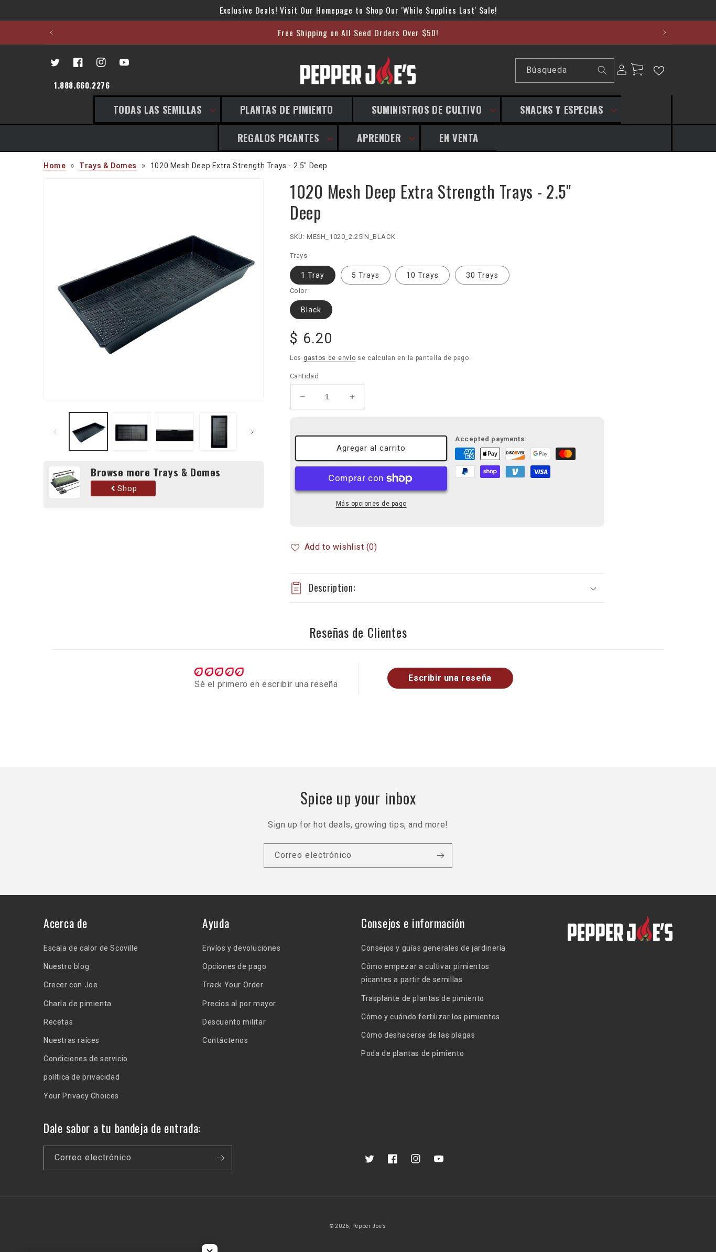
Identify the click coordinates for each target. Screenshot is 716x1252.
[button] (156, 109)
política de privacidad (82, 1077)
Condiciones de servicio (86, 1058)
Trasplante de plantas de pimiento (422, 998)
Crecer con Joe (70, 985)
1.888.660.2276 (82, 85)
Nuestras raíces (72, 1040)
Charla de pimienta (78, 1003)
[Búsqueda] (602, 70)
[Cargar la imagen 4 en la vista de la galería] (218, 431)
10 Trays (422, 275)
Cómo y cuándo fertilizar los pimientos (430, 1017)
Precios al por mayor (239, 1003)
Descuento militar (234, 1022)
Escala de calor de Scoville (91, 948)
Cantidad (304, 376)
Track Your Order (233, 985)
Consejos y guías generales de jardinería (433, 948)
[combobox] (565, 70)
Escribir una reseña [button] (449, 678)
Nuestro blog (66, 966)
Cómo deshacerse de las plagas (418, 1035)
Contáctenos (225, 1040)
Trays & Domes (108, 165)
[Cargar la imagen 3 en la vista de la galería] (175, 431)
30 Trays (482, 275)
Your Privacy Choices (81, 1096)
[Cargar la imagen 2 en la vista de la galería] (132, 431)
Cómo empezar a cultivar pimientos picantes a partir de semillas (425, 973)
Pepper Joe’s (369, 1226)
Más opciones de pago (371, 503)
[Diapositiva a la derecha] (252, 431)
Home (55, 165)
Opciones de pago (234, 966)
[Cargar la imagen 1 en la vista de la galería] (88, 431)
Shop (127, 488)
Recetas (58, 1022)
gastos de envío (329, 358)
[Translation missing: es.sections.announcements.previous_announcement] (52, 32)
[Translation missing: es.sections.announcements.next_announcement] (664, 32)
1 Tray (312, 275)
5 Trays (365, 275)
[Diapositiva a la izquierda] (55, 431)
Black (311, 310)
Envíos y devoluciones (241, 948)
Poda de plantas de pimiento (412, 1053)
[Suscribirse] (440, 855)
